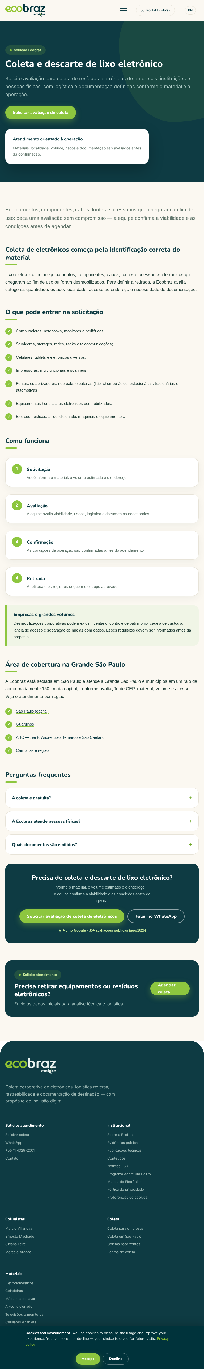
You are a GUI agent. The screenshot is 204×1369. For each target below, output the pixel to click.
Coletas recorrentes (123, 1244)
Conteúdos (116, 1158)
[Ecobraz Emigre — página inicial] (25, 10)
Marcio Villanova (18, 1228)
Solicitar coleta (17, 1134)
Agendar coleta (167, 988)
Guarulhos (25, 724)
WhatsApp (13, 1142)
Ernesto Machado (19, 1236)
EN (190, 10)
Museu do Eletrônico (124, 1181)
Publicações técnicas (124, 1150)
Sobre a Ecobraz (120, 1134)
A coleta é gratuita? (31, 798)
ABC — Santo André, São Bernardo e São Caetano (60, 737)
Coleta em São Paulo (124, 1236)
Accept (88, 1358)
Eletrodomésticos (19, 1283)
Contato (11, 1158)
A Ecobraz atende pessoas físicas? (46, 821)
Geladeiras (14, 1291)
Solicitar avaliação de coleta (41, 112)
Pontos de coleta (121, 1252)
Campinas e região (32, 750)
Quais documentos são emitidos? (44, 845)
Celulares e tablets (20, 1322)
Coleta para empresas (125, 1228)
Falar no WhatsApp (156, 916)
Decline (115, 1358)
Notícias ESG (117, 1166)
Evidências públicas (123, 1142)
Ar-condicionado (18, 1306)
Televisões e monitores (24, 1314)
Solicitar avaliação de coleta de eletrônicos (72, 916)
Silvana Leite (15, 1244)
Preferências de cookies (127, 1197)
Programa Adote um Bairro (129, 1174)
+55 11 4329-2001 (20, 1150)
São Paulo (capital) (32, 711)
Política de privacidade (125, 1189)
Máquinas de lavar (20, 1299)
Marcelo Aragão (18, 1252)
